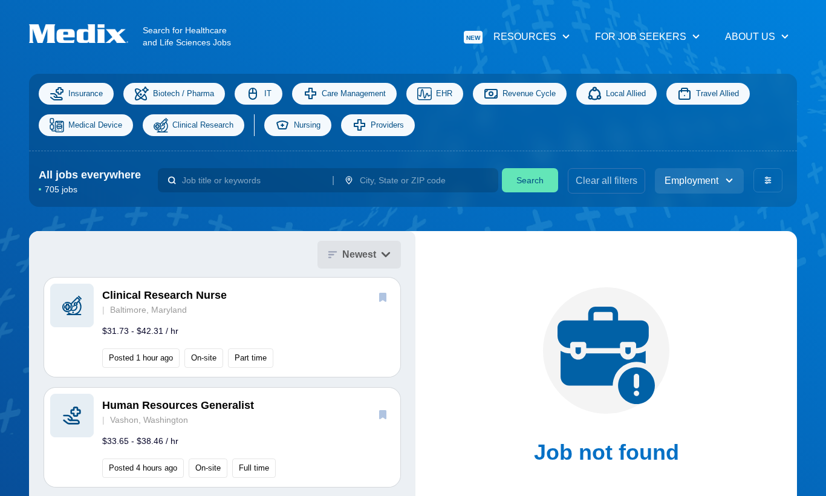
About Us (750, 36)
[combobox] (252, 180)
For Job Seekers (640, 36)
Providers (387, 124)
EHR (444, 93)
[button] (222, 327)
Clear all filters (606, 180)
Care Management (354, 93)
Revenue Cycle (529, 93)
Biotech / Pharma (183, 93)
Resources (511, 36)
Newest (359, 254)
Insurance (85, 93)
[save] (383, 297)
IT (268, 93)
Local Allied (626, 93)
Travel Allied (717, 93)
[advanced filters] (767, 180)
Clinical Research (202, 124)
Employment (691, 180)
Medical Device (95, 124)
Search (530, 180)
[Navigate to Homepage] (86, 33)
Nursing (307, 124)
